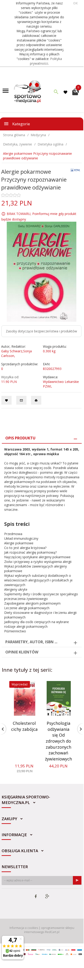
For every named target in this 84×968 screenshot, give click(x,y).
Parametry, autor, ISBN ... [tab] (31, 641)
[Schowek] (66, 92)
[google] (47, 897)
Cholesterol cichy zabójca (24, 726)
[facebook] (36, 897)
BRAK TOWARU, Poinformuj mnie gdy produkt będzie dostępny (38, 216)
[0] (75, 91)
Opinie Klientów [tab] (21, 652)
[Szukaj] (56, 92)
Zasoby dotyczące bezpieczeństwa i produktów (41, 331)
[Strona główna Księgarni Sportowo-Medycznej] (28, 91)
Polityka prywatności (46, 61)
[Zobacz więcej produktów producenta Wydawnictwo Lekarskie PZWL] (76, 170)
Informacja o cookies (24, 928)
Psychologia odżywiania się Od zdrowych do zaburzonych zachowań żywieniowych (58, 741)
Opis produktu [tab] (20, 438)
